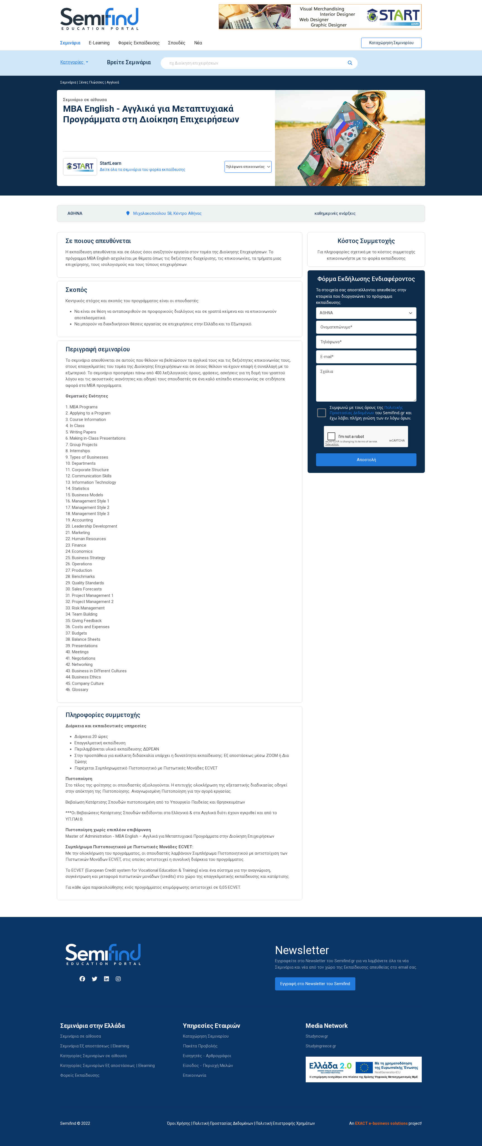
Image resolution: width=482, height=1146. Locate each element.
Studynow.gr (317, 1036)
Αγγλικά (113, 82)
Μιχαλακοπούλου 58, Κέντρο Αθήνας (167, 213)
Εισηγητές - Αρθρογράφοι (207, 1055)
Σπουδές (176, 43)
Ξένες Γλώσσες (91, 82)
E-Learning (99, 43)
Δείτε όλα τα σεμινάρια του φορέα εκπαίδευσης (142, 169)
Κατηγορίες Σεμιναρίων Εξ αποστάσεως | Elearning (107, 1065)
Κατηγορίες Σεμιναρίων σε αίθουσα (93, 1055)
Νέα (198, 43)
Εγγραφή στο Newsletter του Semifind (315, 983)
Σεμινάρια (70, 43)
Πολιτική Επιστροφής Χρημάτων (285, 1123)
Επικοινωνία (194, 1075)
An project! (385, 1123)
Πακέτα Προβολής (200, 1046)
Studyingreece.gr (321, 1046)
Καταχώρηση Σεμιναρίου (391, 42)
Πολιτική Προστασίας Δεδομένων (223, 1123)
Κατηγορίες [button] (72, 62)
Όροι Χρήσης (179, 1123)
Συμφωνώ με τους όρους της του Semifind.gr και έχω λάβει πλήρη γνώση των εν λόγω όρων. (371, 413)
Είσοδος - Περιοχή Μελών (208, 1065)
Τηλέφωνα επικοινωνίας (246, 167)
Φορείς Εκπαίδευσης (139, 43)
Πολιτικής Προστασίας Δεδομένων (366, 410)
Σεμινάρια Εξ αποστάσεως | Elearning (94, 1046)
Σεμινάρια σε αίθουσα (80, 1036)
